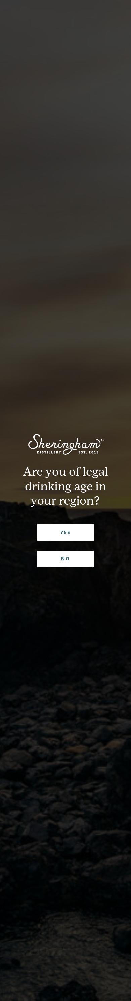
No (65, 558)
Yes (65, 532)
